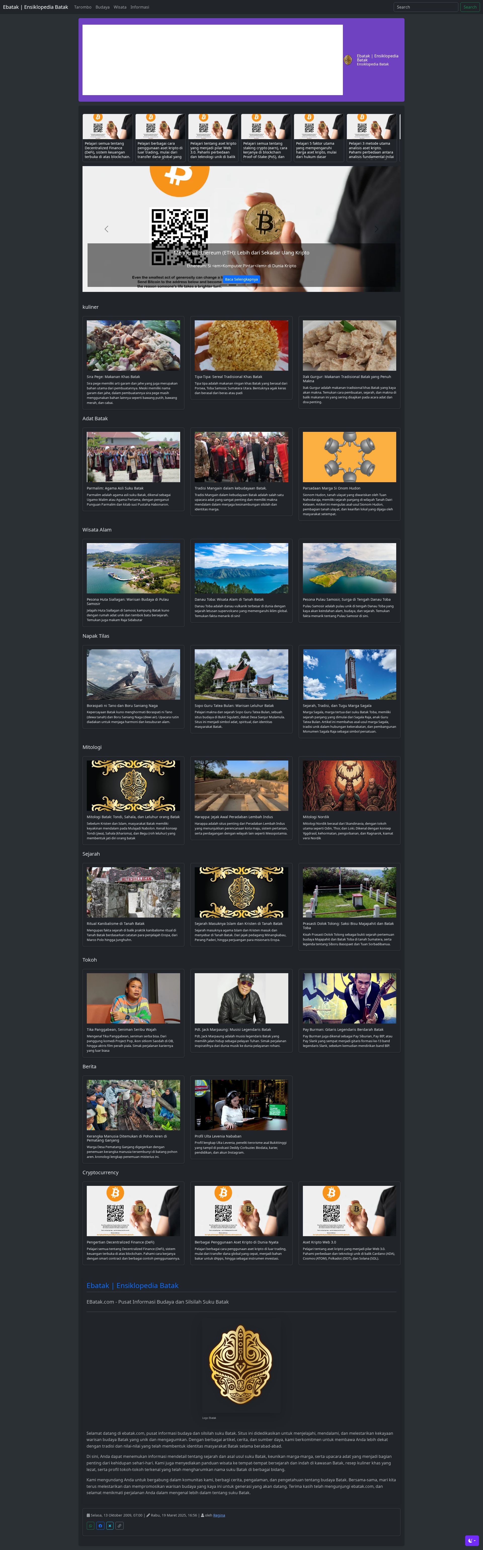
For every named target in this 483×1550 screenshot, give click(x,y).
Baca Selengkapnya (241, 279)
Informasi (140, 7)
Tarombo (83, 7)
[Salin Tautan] (119, 1526)
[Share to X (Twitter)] (109, 1526)
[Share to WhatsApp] (90, 1526)
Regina (219, 1515)
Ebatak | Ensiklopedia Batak (35, 7)
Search (470, 7)
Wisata (120, 7)
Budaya (103, 7)
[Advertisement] (213, 60)
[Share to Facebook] (100, 1526)
